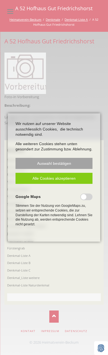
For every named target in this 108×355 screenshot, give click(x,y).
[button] (54, 163)
